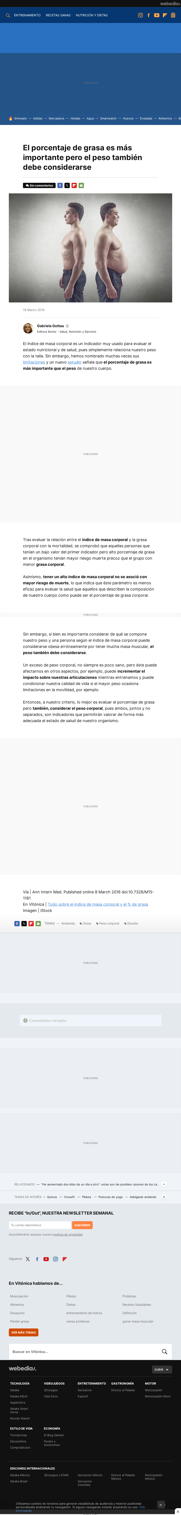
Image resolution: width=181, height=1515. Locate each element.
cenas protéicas (77, 1321)
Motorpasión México (153, 1476)
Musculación (19, 1296)
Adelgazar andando (143, 1197)
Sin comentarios (41, 185)
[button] (53, 325)
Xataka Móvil (18, 1396)
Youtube (156, 15)
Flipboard (165, 15)
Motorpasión (153, 1390)
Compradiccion (20, 1447)
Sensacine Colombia (85, 1483)
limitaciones (34, 362)
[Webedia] (170, 3)
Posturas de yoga (110, 1197)
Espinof (83, 1396)
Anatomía (68, 923)
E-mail (81, 185)
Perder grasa (19, 1321)
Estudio (132, 923)
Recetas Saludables (137, 1304)
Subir (159, 1369)
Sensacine (85, 1390)
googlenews (173, 15)
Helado (75, 118)
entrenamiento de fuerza (84, 1313)
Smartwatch (108, 118)
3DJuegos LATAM (56, 1475)
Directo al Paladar (123, 1390)
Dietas (70, 1304)
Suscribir (82, 1225)
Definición (130, 1313)
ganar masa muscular (138, 1321)
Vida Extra (51, 1396)
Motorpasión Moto (158, 1396)
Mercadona (56, 118)
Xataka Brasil (18, 1481)
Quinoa (52, 1197)
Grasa (87, 923)
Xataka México (20, 1475)
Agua (90, 118)
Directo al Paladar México (123, 1476)
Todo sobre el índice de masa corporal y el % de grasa (98, 904)
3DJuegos (51, 1390)
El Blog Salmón (54, 1435)
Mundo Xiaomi (20, 1418)
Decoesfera (18, 1441)
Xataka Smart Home (19, 1410)
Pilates (87, 1197)
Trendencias (18, 1435)
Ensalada (146, 118)
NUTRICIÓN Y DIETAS (92, 15)
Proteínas (129, 1296)
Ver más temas (23, 1332)
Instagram (140, 15)
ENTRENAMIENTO (27, 15)
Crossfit (70, 1197)
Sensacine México (90, 1475)
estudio (74, 362)
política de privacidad (68, 1234)
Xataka (14, 1390)
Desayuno (17, 1313)
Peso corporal (109, 923)
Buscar (165, 1352)
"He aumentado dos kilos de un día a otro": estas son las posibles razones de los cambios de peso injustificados (100, 1184)
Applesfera (17, 1402)
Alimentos (165, 118)
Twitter (67, 185)
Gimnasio (20, 118)
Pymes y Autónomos (52, 1443)
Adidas (37, 118)
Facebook (148, 15)
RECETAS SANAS (58, 15)
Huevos (128, 118)
